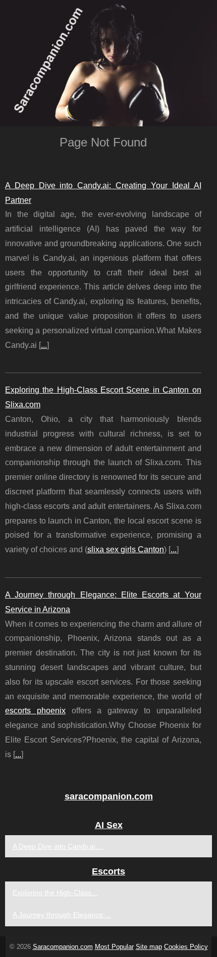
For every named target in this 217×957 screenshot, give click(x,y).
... (44, 345)
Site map (149, 946)
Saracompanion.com (63, 946)
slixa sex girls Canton (125, 549)
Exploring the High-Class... (55, 893)
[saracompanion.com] (108, 63)
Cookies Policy (186, 946)
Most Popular (114, 946)
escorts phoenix (35, 710)
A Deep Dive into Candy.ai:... (58, 846)
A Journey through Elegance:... (62, 915)
